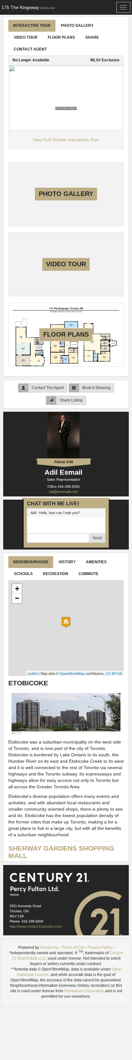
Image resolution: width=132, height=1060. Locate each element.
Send (97, 538)
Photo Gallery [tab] (77, 25)
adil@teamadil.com (63, 492)
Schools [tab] (23, 574)
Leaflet (32, 673)
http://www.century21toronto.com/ (36, 926)
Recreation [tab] (55, 574)
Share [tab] (92, 37)
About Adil (63, 462)
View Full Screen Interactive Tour (66, 139)
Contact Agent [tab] (30, 49)
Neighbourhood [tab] (30, 562)
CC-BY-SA (114, 673)
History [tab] (67, 562)
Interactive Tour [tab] (32, 25)
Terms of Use (73, 947)
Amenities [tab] (96, 562)
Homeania (49, 947)
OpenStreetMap (72, 673)
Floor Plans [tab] (61, 37)
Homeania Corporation (84, 991)
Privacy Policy (99, 947)
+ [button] (17, 589)
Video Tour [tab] (25, 37)
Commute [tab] (88, 574)
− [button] (17, 598)
